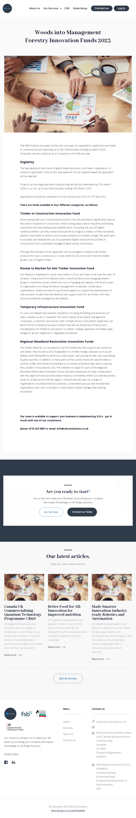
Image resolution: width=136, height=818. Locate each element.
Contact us (102, 8)
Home (66, 721)
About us (68, 734)
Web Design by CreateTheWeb (68, 810)
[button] (53, 8)
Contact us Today (82, 511)
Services (68, 727)
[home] (7, 8)
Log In (121, 8)
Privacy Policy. (11, 753)
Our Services (51, 512)
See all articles (68, 678)
